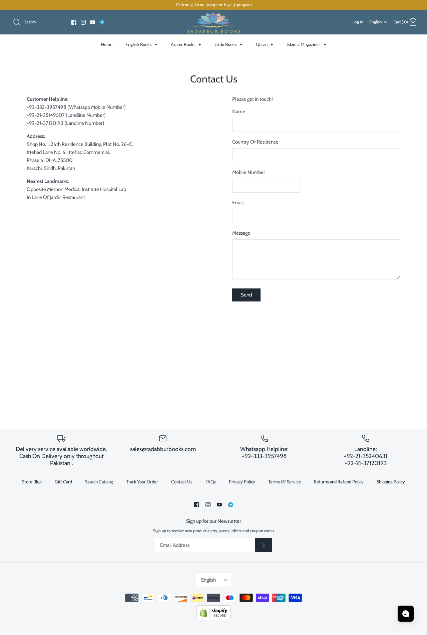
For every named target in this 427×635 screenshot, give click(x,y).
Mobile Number (248, 172)
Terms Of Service (284, 481)
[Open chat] (406, 614)
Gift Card (63, 481)
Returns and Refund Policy (339, 481)
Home (106, 44)
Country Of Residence (255, 142)
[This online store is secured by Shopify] (213, 618)
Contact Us (181, 481)
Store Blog (32, 481)
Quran (264, 44)
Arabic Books (186, 44)
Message (241, 233)
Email (238, 203)
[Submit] (263, 545)
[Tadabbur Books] (213, 22)
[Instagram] (83, 22)
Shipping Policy (391, 481)
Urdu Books (229, 44)
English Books (141, 44)
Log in (358, 21)
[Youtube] (92, 22)
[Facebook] (73, 22)
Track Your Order (142, 481)
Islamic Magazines (306, 44)
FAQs (210, 481)
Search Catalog (99, 481)
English (375, 21)
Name (238, 112)
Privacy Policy (242, 481)
